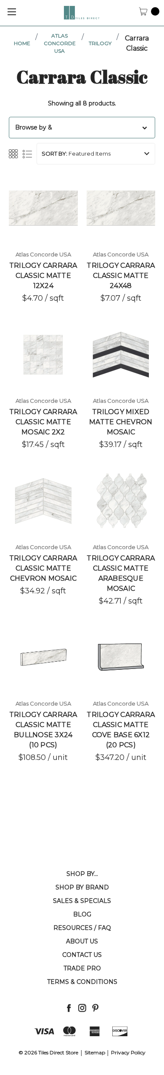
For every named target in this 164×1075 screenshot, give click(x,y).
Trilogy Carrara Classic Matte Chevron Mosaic (43, 568)
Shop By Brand (82, 887)
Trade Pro (82, 968)
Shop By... (82, 874)
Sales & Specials (82, 901)
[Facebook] (68, 1007)
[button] (82, 127)
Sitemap (95, 1052)
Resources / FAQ (82, 928)
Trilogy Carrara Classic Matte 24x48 (121, 275)
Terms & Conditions (82, 982)
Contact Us (82, 955)
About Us (82, 941)
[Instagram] (82, 1007)
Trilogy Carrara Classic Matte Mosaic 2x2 (43, 422)
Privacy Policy (128, 1052)
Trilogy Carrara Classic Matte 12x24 (43, 275)
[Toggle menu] (11, 11)
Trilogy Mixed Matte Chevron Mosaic (120, 422)
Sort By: (54, 153)
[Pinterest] (95, 1007)
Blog (82, 914)
